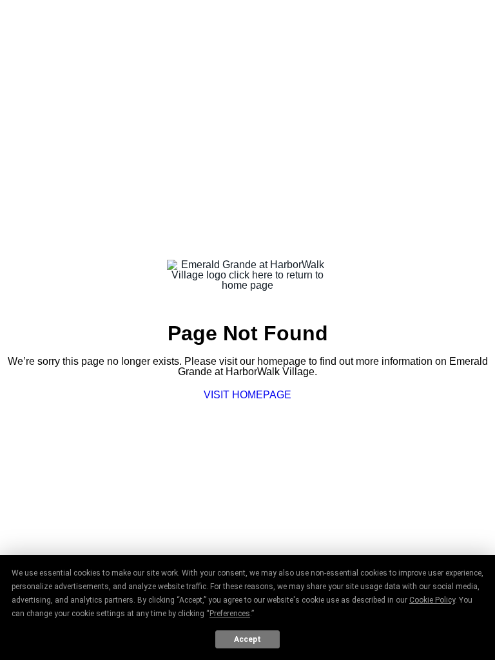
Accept (247, 639)
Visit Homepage (247, 395)
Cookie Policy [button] (432, 600)
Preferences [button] (229, 613)
